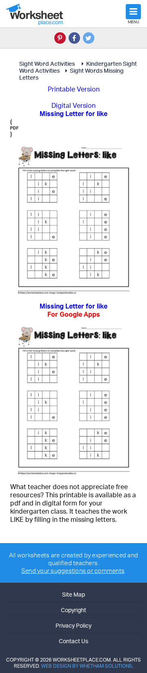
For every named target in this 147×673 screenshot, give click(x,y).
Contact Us (73, 640)
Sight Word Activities (47, 63)
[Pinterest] (60, 38)
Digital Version (73, 105)
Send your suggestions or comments (73, 571)
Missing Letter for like (73, 310)
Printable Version (74, 89)
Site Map (73, 594)
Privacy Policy (73, 625)
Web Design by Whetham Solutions (86, 666)
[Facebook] (74, 38)
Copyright (73, 609)
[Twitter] (88, 38)
